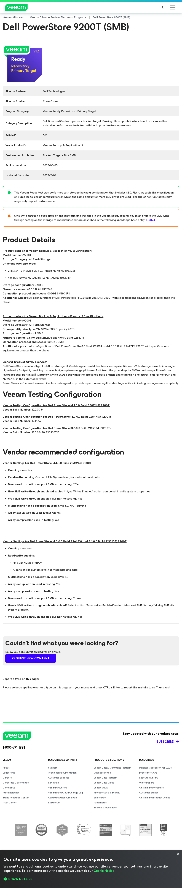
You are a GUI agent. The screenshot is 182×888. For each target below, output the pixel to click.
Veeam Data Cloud (104, 783)
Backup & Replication (105, 808)
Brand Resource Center (16, 798)
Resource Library (148, 778)
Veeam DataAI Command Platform (112, 768)
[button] (91, 879)
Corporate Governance (16, 783)
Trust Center (10, 803)
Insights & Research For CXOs (155, 768)
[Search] (162, 7)
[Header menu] (173, 7)
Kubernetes (100, 803)
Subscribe (165, 741)
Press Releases (11, 793)
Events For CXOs (148, 773)
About (6, 768)
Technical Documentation (62, 773)
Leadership (9, 773)
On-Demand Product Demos (154, 798)
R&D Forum (54, 803)
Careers (7, 778)
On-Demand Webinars (151, 788)
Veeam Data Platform (105, 778)
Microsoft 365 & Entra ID (107, 793)
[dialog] (91, 869)
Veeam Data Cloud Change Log (65, 793)
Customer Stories (149, 793)
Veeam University (57, 788)
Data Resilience (102, 773)
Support (52, 768)
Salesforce (100, 798)
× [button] (178, 854)
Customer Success (58, 778)
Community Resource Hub (62, 798)
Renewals (53, 783)
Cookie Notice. (104, 870)
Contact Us (9, 788)
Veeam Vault (101, 788)
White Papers (146, 783)
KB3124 (150, 220)
